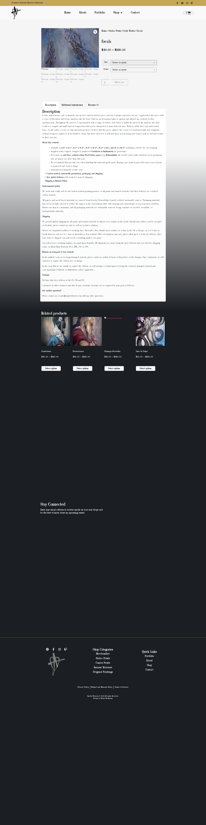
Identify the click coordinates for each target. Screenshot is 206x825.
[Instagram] (187, 3)
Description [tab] (50, 105)
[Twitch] (192, 3)
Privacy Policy (83, 687)
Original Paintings (103, 672)
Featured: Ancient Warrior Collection (27, 3)
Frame (106, 69)
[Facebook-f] (177, 3)
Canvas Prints (103, 663)
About (82, 12)
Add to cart (119, 82)
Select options (51, 368)
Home (67, 12)
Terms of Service (121, 687)
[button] (95, 32)
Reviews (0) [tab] (93, 105)
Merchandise (103, 654)
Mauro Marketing (107, 698)
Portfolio (100, 12)
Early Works (129, 31)
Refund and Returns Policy (102, 687)
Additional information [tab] (72, 105)
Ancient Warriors (103, 667)
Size (106, 62)
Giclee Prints (115, 31)
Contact (135, 12)
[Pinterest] (182, 3)
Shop (116, 12)
